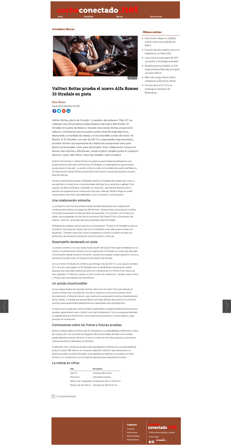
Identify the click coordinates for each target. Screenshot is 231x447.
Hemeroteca (132, 432)
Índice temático (133, 436)
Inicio (60, 16)
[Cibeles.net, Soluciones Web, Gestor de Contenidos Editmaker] (160, 440)
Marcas (120, 16)
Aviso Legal (154, 437)
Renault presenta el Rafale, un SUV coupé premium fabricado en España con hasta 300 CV (162, 69)
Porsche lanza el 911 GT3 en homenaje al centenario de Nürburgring (158, 89)
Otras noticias (156, 16)
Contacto (131, 429)
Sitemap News (133, 440)
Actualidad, (59, 29)
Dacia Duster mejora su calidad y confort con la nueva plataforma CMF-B (160, 42)
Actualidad (88, 16)
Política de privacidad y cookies (162, 432)
